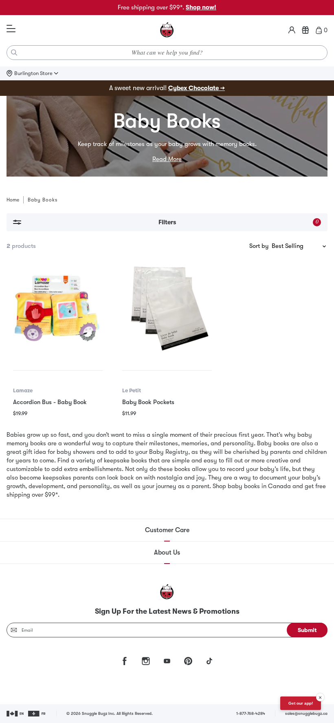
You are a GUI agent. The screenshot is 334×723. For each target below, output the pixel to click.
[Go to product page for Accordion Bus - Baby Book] (58, 309)
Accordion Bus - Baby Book (50, 402)
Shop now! (201, 7)
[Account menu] (291, 30)
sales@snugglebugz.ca (306, 713)
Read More (167, 159)
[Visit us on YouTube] (167, 661)
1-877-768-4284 (250, 713)
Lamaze (23, 390)
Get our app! (300, 703)
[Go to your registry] (305, 30)
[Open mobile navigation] (11, 29)
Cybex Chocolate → (196, 88)
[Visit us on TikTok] (209, 661)
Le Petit (131, 390)
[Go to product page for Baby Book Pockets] (167, 309)
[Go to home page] (167, 30)
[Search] (14, 52)
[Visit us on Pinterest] (188, 661)
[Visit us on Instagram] (146, 661)
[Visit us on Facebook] (125, 661)
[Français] (37, 713)
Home (13, 200)
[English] (16, 713)
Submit (307, 630)
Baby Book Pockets (148, 402)
